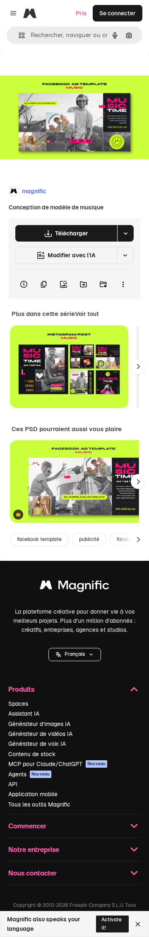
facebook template (39, 539)
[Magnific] (74, 587)
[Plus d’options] (123, 284)
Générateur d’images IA (39, 724)
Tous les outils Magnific (39, 804)
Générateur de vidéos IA (40, 734)
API (12, 784)
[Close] (138, 924)
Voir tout (87, 314)
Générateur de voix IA (37, 743)
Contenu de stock (31, 754)
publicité (89, 539)
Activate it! (111, 923)
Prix (81, 13)
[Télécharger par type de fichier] (125, 233)
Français (75, 654)
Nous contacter (32, 872)
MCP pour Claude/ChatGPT (57, 764)
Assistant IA (23, 713)
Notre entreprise (33, 849)
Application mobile (33, 794)
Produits (21, 689)
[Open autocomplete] (18, 35)
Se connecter (117, 13)
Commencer (27, 825)
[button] (74, 654)
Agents (29, 774)
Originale (54, 71)
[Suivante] (138, 366)
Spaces (18, 703)
